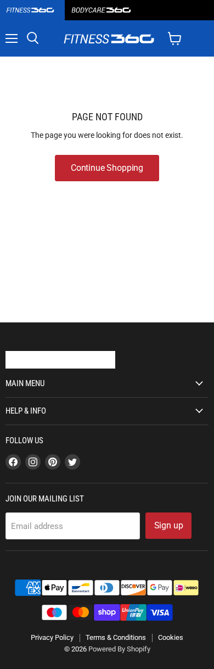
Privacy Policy (52, 637)
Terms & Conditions (116, 637)
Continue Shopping (107, 168)
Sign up (168, 525)
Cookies (170, 637)
